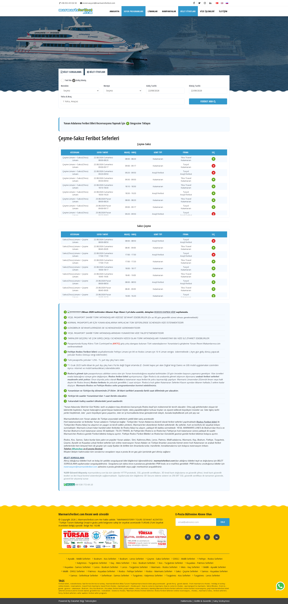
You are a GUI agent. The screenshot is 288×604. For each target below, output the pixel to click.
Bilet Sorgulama (72, 72)
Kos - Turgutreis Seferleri (171, 563)
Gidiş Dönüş (80, 80)
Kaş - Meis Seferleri (120, 563)
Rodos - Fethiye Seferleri (130, 571)
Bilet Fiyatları (188, 11)
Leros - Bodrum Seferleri (106, 567)
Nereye (107, 85)
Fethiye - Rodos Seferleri (210, 558)
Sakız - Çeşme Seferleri (187, 571)
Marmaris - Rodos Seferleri (164, 567)
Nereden (65, 85)
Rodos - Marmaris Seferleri (159, 571)
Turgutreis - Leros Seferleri (207, 575)
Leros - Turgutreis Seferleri (135, 567)
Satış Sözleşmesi (221, 601)
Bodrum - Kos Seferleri (105, 558)
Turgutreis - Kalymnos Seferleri (148, 575)
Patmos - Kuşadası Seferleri (101, 571)
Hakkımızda (186, 601)
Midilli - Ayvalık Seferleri (214, 567)
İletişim (223, 11)
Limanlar (153, 11)
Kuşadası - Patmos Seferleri (199, 563)
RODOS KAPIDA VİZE (165, 312)
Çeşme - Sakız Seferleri (158, 558)
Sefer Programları (133, 11)
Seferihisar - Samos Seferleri (115, 575)
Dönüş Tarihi (194, 85)
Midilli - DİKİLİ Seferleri (74, 571)
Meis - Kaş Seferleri (190, 567)
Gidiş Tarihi (151, 85)
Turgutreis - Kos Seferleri (178, 575)
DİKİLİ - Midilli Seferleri (184, 558)
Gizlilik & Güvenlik (202, 601)
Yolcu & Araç (66, 96)
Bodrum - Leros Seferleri (132, 558)
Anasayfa (114, 11)
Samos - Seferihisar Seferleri (84, 575)
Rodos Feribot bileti (206, 422)
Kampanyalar (169, 11)
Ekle (223, 522)
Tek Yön (68, 80)
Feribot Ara (206, 101)
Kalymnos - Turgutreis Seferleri (92, 563)
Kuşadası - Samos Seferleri (77, 567)
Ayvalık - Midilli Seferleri (79, 558)
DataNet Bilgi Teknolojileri (83, 601)
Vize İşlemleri (207, 11)
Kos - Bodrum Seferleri (144, 563)
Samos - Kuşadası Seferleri (215, 571)
